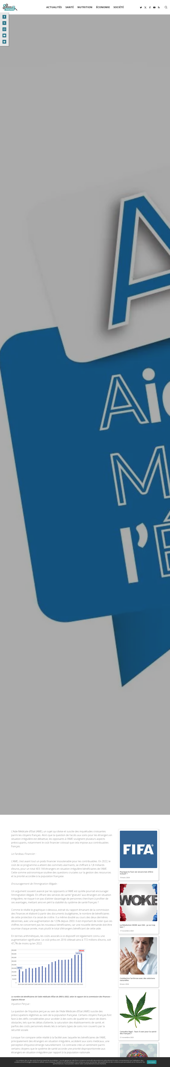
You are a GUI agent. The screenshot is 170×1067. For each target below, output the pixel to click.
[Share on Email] (4, 35)
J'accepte (151, 1062)
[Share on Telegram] (4, 42)
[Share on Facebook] (4, 17)
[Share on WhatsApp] (4, 29)
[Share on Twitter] (4, 23)
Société (85, 446)
